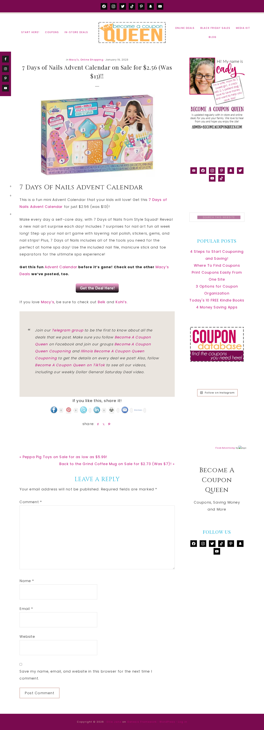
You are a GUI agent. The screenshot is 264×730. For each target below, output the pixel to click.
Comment (31, 501)
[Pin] (108, 424)
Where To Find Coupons (217, 265)
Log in (182, 721)
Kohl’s (121, 302)
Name (27, 580)
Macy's (74, 59)
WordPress (167, 721)
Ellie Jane (114, 721)
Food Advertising (225, 448)
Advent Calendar (61, 267)
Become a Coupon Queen (132, 32)
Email (26, 608)
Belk (102, 302)
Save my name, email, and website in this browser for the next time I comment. (86, 675)
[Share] (97, 424)
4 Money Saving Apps (217, 307)
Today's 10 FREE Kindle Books (216, 300)
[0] (4, 187)
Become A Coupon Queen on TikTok (70, 365)
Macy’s (47, 302)
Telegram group (67, 330)
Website (27, 636)
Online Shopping (91, 59)
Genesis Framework (142, 721)
